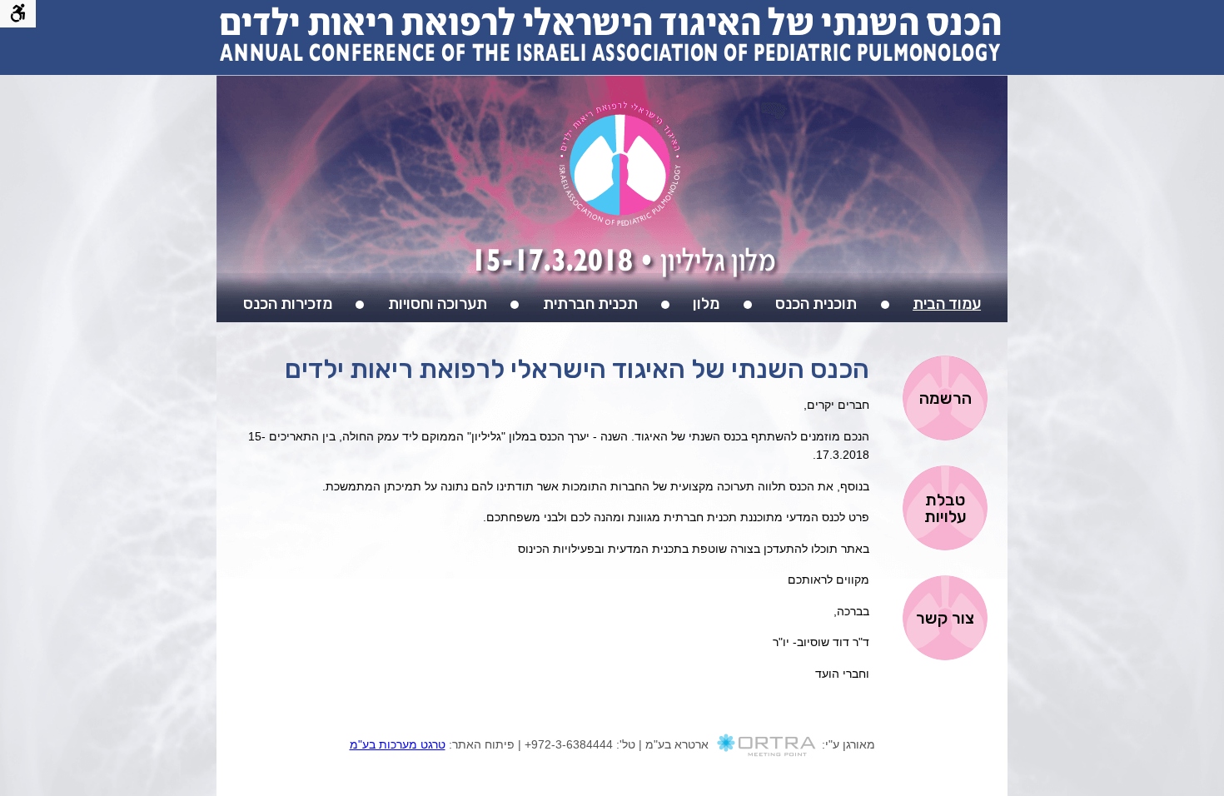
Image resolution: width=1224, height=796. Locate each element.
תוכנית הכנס (816, 303)
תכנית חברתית (590, 303)
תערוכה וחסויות (437, 303)
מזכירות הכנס (287, 303)
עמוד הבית (947, 303)
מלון (706, 303)
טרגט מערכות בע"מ (397, 744)
